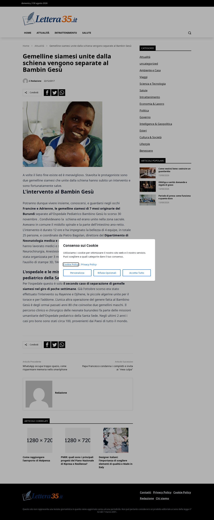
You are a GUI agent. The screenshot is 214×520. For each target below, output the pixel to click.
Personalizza (77, 272)
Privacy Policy (88, 264)
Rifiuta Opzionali (107, 272)
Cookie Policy (70, 264)
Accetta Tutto (136, 272)
